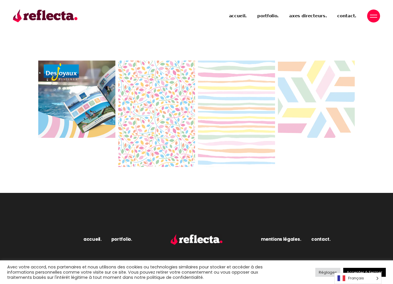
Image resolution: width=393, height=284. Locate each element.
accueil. (92, 239)
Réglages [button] (328, 272)
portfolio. (121, 239)
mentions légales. (281, 239)
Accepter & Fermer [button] (364, 272)
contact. (321, 239)
